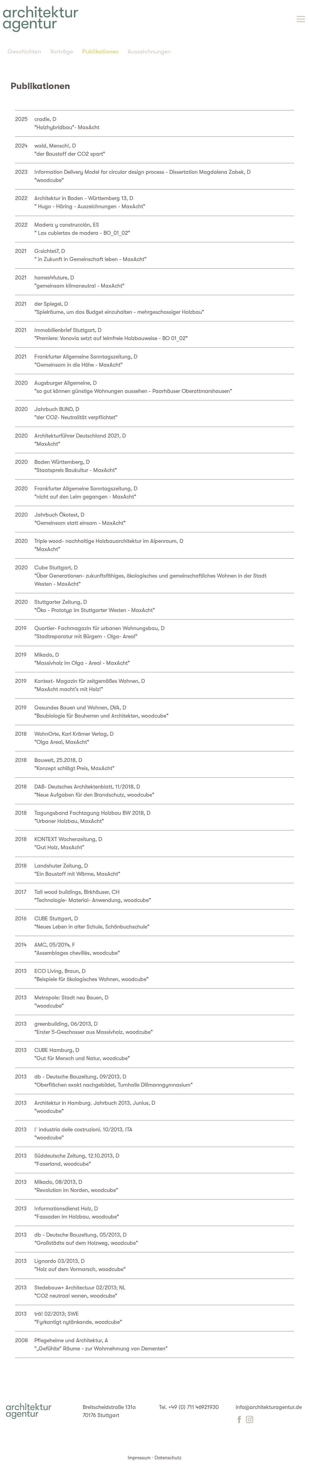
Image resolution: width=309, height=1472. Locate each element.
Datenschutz (167, 1458)
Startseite (40, 19)
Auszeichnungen (149, 51)
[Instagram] (249, 1421)
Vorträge (61, 51)
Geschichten (24, 51)
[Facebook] (239, 1421)
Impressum (139, 1458)
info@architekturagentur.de (269, 1407)
